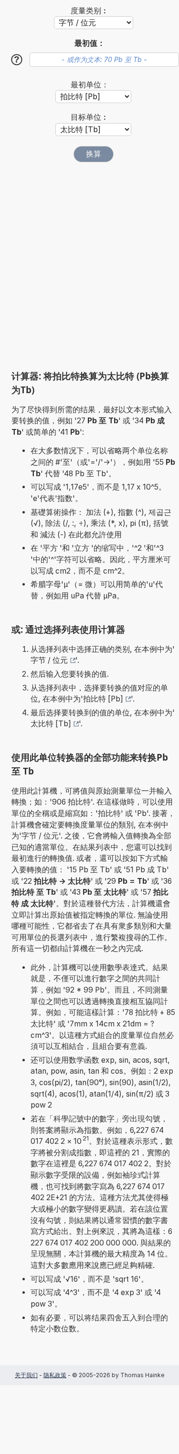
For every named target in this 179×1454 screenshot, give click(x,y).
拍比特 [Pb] (103, 698)
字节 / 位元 (49, 660)
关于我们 (26, 1375)
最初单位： (90, 84)
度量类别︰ (90, 10)
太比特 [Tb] (51, 723)
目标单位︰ (90, 117)
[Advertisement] (89, 266)
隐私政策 (54, 1375)
